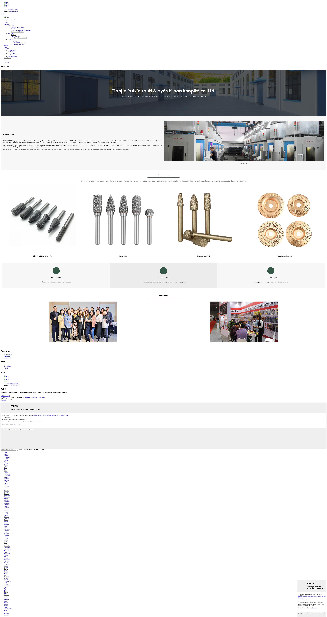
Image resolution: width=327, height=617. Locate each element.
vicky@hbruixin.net (12, 9)
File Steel (13, 35)
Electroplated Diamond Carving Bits (20, 30)
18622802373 (14, 11)
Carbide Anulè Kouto (20, 42)
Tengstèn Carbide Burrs (17, 27)
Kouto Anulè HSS (19, 44)
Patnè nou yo (11, 53)
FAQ (5, 47)
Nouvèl (6, 45)
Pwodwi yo (7, 24)
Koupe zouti (10, 39)
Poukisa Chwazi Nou (13, 55)
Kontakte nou (7, 58)
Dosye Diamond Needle (20, 38)
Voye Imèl (3, 400)
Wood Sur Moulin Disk (17, 32)
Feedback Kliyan (12, 56)
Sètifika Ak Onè (11, 51)
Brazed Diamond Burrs (17, 29)
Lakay (5, 22)
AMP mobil (41, 397)
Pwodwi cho (28, 397)
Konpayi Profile (11, 50)
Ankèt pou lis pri (5, 396)
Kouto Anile (14, 41)
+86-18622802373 (15, 385)
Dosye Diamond (15, 36)
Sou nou (6, 48)
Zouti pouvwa (11, 25)
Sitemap (35, 397)
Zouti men (10, 33)
